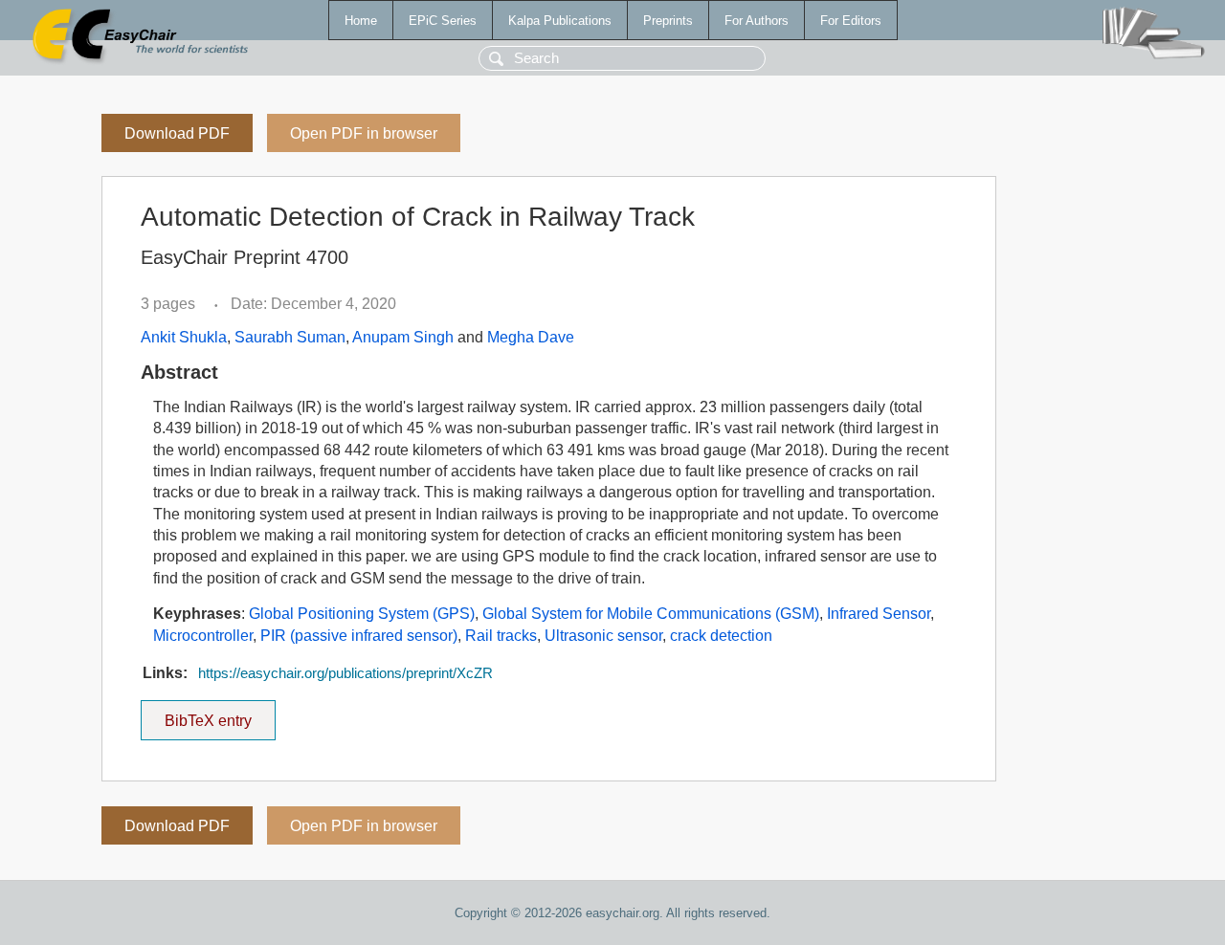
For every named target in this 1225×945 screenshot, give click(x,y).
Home (361, 20)
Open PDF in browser (363, 133)
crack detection (721, 635)
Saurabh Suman (289, 337)
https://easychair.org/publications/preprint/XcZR (345, 673)
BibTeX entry (220, 714)
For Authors (756, 20)
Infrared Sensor (878, 613)
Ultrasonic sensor (603, 635)
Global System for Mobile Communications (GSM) (650, 613)
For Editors (850, 20)
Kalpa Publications (560, 20)
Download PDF (177, 133)
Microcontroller (203, 635)
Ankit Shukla (184, 337)
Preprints (668, 20)
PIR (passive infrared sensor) (358, 635)
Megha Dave (530, 337)
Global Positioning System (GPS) (362, 613)
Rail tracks (501, 635)
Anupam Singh (403, 337)
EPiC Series (443, 20)
